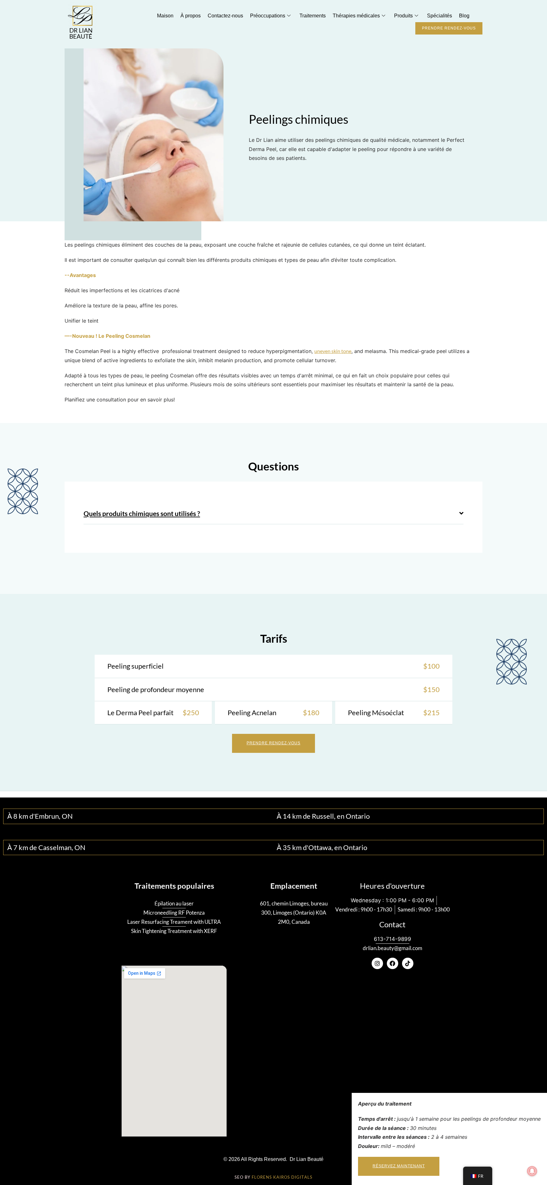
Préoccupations (267, 15)
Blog (464, 15)
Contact (392, 924)
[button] (273, 514)
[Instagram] (377, 963)
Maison (165, 15)
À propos (190, 15)
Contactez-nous (225, 15)
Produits (403, 15)
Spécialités (439, 15)
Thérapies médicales (356, 15)
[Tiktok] (407, 963)
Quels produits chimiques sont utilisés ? (142, 513)
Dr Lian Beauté (80, 33)
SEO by (273, 1177)
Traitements (312, 15)
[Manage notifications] (532, 1171)
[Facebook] (392, 963)
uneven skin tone (332, 351)
